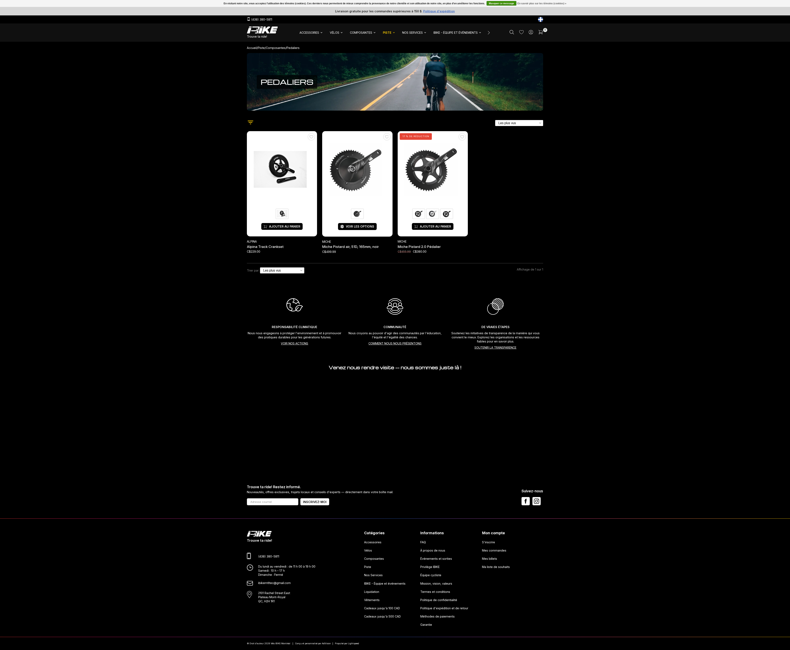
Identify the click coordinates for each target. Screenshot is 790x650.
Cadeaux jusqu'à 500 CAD (382, 616)
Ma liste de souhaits (496, 567)
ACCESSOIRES (309, 32)
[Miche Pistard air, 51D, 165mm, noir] (357, 169)
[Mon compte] (531, 33)
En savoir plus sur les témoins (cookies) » (541, 3)
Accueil (252, 48)
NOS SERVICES (412, 32)
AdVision (326, 643)
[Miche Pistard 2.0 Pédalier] (433, 169)
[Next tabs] (488, 33)
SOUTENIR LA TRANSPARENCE (495, 347)
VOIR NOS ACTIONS (294, 343)
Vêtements (372, 600)
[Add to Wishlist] (311, 137)
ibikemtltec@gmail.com (274, 583)
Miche (326, 242)
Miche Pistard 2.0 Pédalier (419, 247)
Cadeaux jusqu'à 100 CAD (382, 608)
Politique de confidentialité (438, 600)
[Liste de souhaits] (521, 33)
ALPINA (252, 241)
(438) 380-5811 (261, 19)
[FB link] (526, 501)
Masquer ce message (501, 3)
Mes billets (489, 558)
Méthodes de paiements (437, 616)
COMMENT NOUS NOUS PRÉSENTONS (395, 343)
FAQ (423, 542)
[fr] (540, 19)
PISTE (387, 32)
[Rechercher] (512, 33)
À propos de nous (432, 550)
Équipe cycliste (430, 575)
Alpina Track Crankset (265, 247)
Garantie (426, 625)
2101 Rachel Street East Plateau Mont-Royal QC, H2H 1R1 (274, 597)
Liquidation (371, 591)
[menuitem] (311, 33)
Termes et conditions (435, 591)
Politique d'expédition (439, 11)
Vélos (368, 550)
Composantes (276, 48)
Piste (261, 48)
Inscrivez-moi (314, 502)
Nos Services (373, 575)
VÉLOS (334, 32)
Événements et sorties (436, 558)
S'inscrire (488, 542)
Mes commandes (494, 550)
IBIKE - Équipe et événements (384, 583)
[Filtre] (250, 123)
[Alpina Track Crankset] (282, 169)
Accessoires (372, 542)
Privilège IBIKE (430, 567)
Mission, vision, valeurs (436, 583)
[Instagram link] (536, 501)
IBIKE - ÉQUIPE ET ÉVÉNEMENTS (455, 32)
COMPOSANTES (361, 32)
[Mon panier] (540, 33)
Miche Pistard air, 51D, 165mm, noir (350, 247)
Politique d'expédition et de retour (444, 608)
